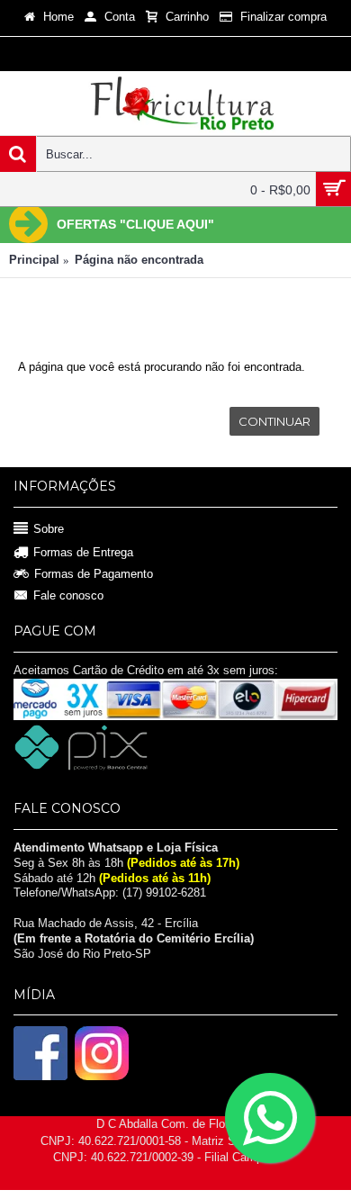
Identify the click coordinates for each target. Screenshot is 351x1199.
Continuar (274, 421)
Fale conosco (68, 595)
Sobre (48, 529)
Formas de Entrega (83, 552)
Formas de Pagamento (93, 574)
